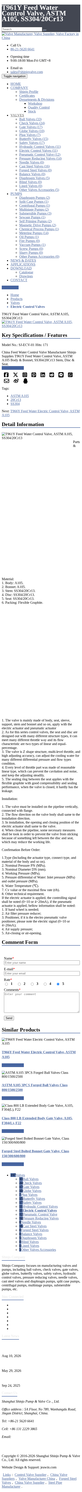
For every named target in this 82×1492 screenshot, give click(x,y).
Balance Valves (31, 1234)
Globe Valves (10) (31, 131)
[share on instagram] (25, 376)
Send (9, 1018)
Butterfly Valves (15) (33, 139)
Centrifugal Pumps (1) (34, 205)
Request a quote (13, 368)
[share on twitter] (15, 376)
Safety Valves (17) (32, 143)
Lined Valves (30, 1246)
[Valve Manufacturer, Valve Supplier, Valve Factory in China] (41, 38)
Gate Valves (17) (30, 127)
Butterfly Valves (34, 1198)
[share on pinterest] (33, 376)
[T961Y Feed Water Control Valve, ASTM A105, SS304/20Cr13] (41, 326)
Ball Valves (30, 1179)
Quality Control (39, 107)
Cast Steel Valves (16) (34, 166)
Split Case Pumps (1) (33, 201)
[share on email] (6, 382)
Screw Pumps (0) (31, 249)
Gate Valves (31, 1187)
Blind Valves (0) (30, 182)
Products (16, 299)
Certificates (27, 95)
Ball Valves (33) (30, 119)
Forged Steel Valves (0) (35, 170)
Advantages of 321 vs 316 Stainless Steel (30, 1378)
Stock (32, 111)
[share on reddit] (51, 376)
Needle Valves (31, 1222)
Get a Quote (10, 287)
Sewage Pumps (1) (32, 217)
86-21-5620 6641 (22, 49)
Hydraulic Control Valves (40, 1206)
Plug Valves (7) (29, 135)
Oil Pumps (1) (29, 237)
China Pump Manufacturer (20, 1444)
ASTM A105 (19, 396)
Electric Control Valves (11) (38, 150)
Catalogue (26, 272)
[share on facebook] (6, 376)
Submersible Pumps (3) (35, 213)
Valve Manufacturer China (37, 1478)
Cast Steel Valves (35, 1226)
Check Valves (32, 1183)
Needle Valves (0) (31, 162)
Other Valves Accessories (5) (39, 190)
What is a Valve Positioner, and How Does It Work (37, 1363)
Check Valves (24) (32, 123)
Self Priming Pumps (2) (35, 221)
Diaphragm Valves (34, 1238)
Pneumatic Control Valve (40, 1214)
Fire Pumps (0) (29, 241)
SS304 (15, 404)
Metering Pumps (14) (34, 233)
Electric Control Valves (40, 1210)
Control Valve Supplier (30, 1475)
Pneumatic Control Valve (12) (39, 154)
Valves (15, 303)
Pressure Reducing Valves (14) (40, 158)
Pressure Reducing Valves (41, 1218)
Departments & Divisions (36, 99)
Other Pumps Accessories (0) (39, 256)
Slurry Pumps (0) (31, 252)
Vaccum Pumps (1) (32, 245)
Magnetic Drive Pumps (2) (37, 225)
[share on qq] (25, 382)
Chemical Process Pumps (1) (39, 229)
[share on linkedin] (42, 376)
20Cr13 (15, 400)
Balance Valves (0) (32, 174)
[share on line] (61, 376)
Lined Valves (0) (30, 186)
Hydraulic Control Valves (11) (40, 146)
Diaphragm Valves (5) (34, 178)
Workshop (35, 103)
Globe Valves (32, 1191)
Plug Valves (29, 1195)
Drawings (26, 276)
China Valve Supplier (29, 1482)
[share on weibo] (16, 382)
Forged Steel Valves (35, 1230)
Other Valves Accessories (38, 1250)
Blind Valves (30, 1242)
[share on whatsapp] (70, 376)
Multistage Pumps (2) (34, 209)
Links (7, 1475)
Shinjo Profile (28, 92)
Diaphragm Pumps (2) (34, 198)
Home (14, 295)
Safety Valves (32, 1202)
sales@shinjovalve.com (26, 72)
